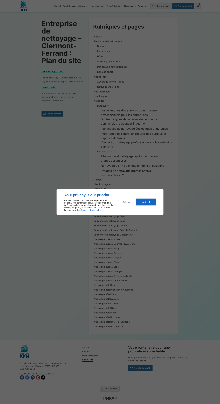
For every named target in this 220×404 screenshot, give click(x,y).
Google (84, 210)
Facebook (94, 210)
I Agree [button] (146, 202)
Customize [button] (126, 202)
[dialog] (110, 202)
